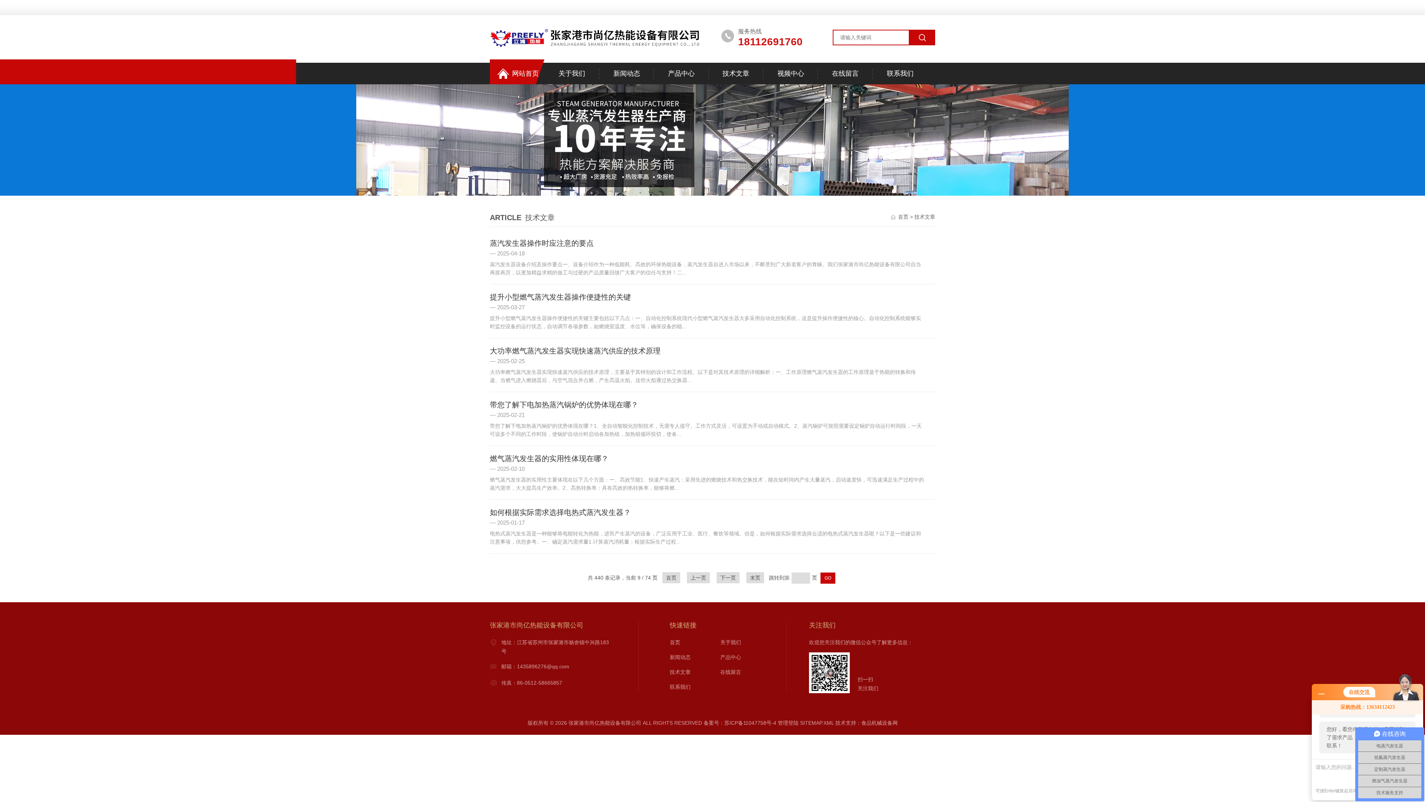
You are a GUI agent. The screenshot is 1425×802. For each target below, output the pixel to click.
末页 (755, 578)
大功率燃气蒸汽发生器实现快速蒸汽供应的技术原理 (575, 351)
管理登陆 (788, 723)
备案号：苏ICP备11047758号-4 (740, 723)
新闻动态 (626, 73)
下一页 (728, 578)
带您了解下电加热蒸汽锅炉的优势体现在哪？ (564, 405)
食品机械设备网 (879, 723)
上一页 (698, 578)
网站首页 (525, 73)
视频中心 (790, 73)
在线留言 (845, 73)
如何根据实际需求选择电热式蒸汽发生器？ (560, 512)
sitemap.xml (817, 723)
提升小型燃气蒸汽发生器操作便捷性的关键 (560, 297)
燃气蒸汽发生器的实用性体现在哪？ (549, 458)
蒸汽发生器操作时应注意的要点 (542, 243)
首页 (903, 217)
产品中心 (681, 73)
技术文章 (736, 73)
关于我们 (571, 73)
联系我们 (900, 73)
